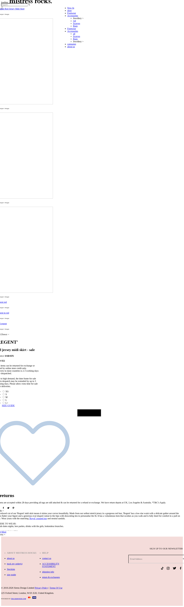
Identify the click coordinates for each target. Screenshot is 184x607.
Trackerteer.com (18, 599)
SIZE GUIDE (8, 405)
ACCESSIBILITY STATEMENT (50, 565)
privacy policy (41, 588)
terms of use (56, 588)
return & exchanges (51, 577)
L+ (6, 403)
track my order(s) (14, 564)
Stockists (11, 569)
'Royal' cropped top (38, 518)
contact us (46, 558)
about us (11, 558)
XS (6, 391)
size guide (11, 574)
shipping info (48, 572)
